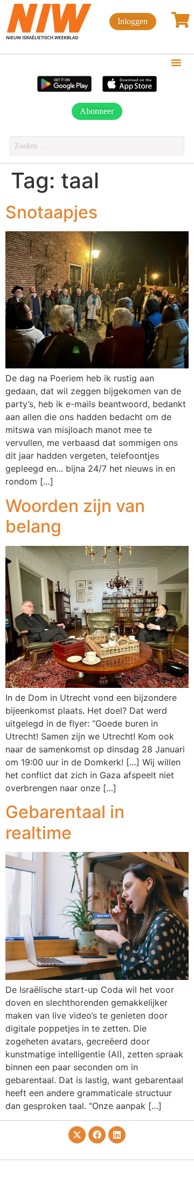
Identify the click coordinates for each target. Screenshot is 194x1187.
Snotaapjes (51, 212)
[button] (176, 62)
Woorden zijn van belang (75, 516)
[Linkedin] (117, 1134)
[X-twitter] (77, 1134)
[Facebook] (97, 1134)
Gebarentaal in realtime (64, 822)
